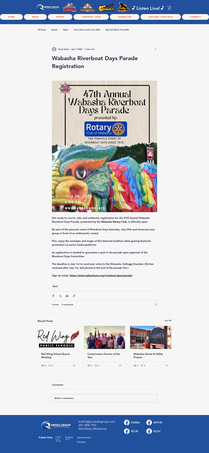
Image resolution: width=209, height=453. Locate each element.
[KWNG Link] (127, 422)
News (65, 29)
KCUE (57, 439)
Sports (54, 29)
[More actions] (155, 49)
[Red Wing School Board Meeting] (58, 337)
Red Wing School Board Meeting (55, 355)
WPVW (58, 441)
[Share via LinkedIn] (67, 295)
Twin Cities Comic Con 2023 (87, 29)
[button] (169, 8)
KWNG (58, 437)
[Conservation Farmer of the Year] (104, 337)
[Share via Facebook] (53, 295)
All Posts (42, 29)
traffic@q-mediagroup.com (96, 421)
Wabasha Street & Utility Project (148, 355)
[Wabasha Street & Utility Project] (150, 337)
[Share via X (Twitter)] (60, 295)
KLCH (67, 439)
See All (168, 320)
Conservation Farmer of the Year (103, 355)
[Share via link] (74, 295)
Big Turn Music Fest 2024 (117, 29)
